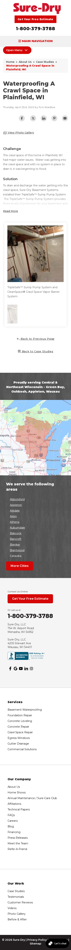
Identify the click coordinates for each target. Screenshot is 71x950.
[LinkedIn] (26, 668)
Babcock (15, 533)
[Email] (65, 118)
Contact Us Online (18, 591)
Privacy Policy (37, 940)
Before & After (17, 919)
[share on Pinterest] (54, 118)
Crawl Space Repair (20, 732)
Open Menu (14, 50)
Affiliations (14, 804)
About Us (14, 787)
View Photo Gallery (20, 132)
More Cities (20, 566)
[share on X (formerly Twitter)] (33, 118)
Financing (14, 832)
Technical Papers (19, 809)
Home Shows (17, 792)
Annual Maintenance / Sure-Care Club (32, 798)
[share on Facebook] (22, 118)
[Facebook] (10, 668)
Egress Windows (19, 738)
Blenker (15, 544)
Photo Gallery (17, 913)
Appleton (16, 505)
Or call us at (14, 610)
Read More (10, 211)
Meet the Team (18, 843)
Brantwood (17, 550)
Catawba (15, 556)
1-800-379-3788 (35, 28)
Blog (11, 826)
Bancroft (15, 539)
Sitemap (35, 943)
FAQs (11, 815)
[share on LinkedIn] (44, 118)
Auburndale (17, 527)
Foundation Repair (20, 715)
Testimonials (16, 897)
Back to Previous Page (37, 338)
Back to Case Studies (37, 351)
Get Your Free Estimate (35, 19)
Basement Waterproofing (25, 709)
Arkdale (15, 510)
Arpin (13, 516)
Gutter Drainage (18, 743)
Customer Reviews (20, 902)
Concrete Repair (18, 726)
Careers (13, 820)
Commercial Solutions (22, 749)
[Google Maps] (15, 668)
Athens (14, 522)
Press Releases (18, 837)
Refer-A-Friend (17, 849)
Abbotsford (17, 499)
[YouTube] (21, 668)
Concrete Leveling (20, 721)
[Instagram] (31, 668)
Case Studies (16, 891)
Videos (12, 908)
